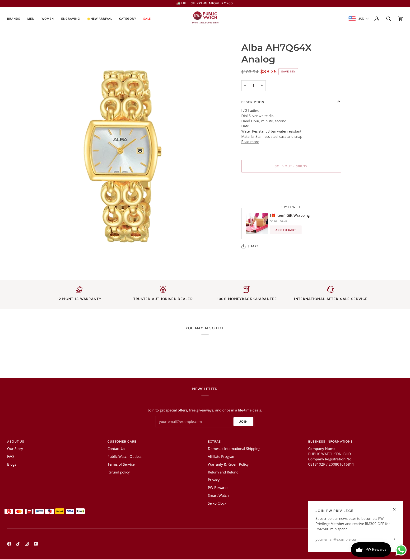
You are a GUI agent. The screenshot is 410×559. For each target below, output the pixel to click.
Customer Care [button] (121, 441)
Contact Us (116, 448)
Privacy (214, 480)
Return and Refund (223, 472)
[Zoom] (49, 262)
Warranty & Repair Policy (228, 464)
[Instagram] (27, 544)
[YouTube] (36, 544)
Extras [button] (214, 441)
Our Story (15, 448)
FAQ (10, 456)
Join (243, 421)
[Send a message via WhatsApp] (401, 550)
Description (253, 102)
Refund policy (118, 472)
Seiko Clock (217, 503)
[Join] (391, 539)
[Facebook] (9, 544)
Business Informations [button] (330, 441)
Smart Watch (218, 495)
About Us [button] (15, 441)
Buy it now (291, 182)
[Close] (396, 509)
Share (253, 246)
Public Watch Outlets (124, 456)
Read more (250, 141)
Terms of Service (121, 464)
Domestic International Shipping (234, 448)
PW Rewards (218, 487)
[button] (15, 19)
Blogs (11, 464)
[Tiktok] (18, 544)
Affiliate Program (221, 456)
